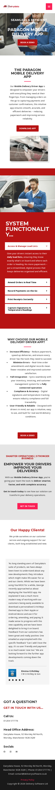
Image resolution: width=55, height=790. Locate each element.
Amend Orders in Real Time (22, 282)
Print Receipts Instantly (20, 299)
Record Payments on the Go (22, 290)
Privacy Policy (27, 779)
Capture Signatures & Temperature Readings (20, 308)
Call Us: (9, 716)
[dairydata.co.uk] (11, 6)
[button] (27, 246)
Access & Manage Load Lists (23, 246)
